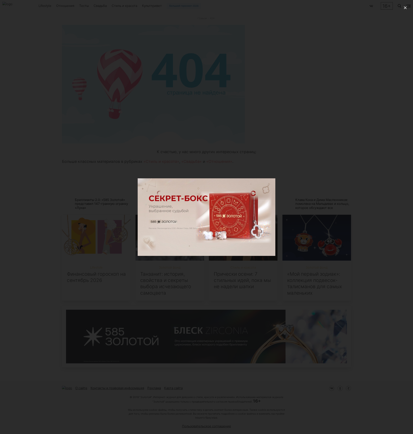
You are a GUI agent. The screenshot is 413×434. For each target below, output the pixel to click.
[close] (405, 7)
